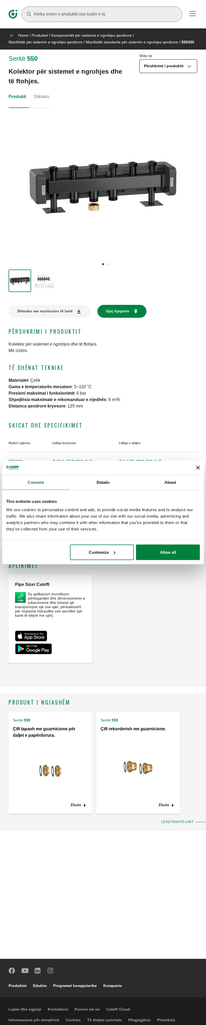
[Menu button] (192, 14)
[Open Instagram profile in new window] (50, 970)
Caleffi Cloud (118, 1009)
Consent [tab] (36, 482)
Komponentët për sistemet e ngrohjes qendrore (91, 35)
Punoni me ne (87, 1009)
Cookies (73, 1020)
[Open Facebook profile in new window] (12, 970)
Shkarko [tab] (41, 96)
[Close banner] (198, 468)
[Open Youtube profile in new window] (24, 970)
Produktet (40, 35)
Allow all (168, 552)
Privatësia (166, 1020)
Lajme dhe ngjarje (25, 1009)
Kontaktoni (58, 1009)
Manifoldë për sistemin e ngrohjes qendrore (46, 42)
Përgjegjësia (139, 1020)
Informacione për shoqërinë (34, 1020)
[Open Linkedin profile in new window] (37, 970)
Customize (99, 552)
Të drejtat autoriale (104, 1020)
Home (23, 35)
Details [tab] (103, 482)
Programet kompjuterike (75, 985)
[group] (20, 280)
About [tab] (170, 482)
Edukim (40, 985)
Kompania (112, 985)
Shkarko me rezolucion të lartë (45, 311)
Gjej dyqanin (117, 311)
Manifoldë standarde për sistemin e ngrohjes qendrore (132, 42)
